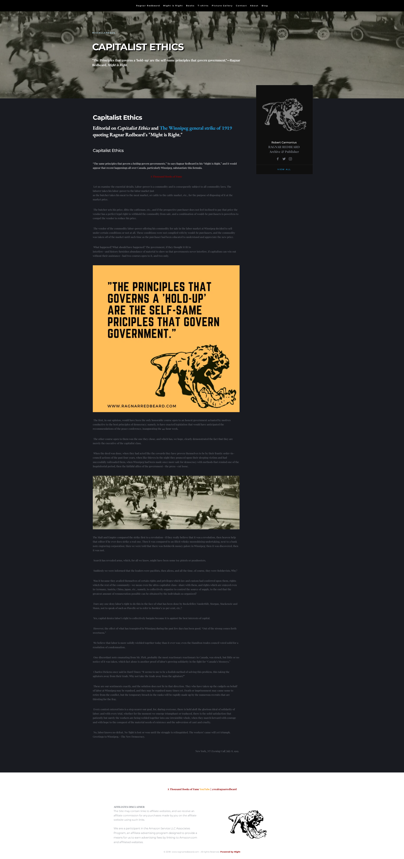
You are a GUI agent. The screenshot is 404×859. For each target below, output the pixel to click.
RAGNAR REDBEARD (284, 147)
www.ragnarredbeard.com (185, 851)
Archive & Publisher (284, 151)
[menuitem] (148, 5)
